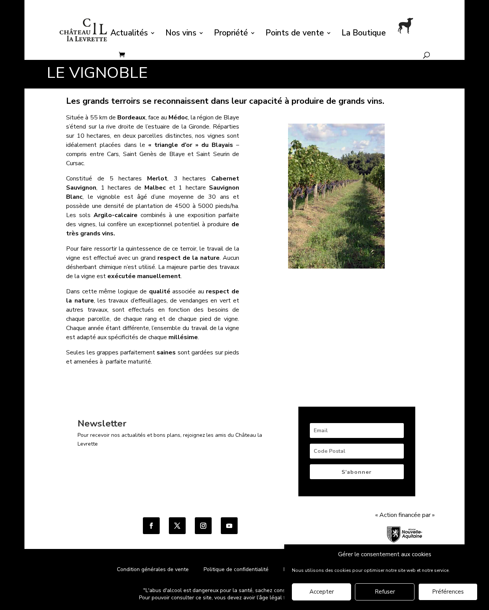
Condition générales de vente (153, 569)
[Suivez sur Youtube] (229, 525)
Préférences (448, 592)
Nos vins (180, 34)
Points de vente (295, 34)
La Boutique (364, 34)
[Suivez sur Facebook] (151, 525)
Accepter (321, 592)
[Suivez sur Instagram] (203, 525)
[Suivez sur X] (177, 525)
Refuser (385, 592)
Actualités (129, 34)
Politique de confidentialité (237, 569)
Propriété (231, 34)
